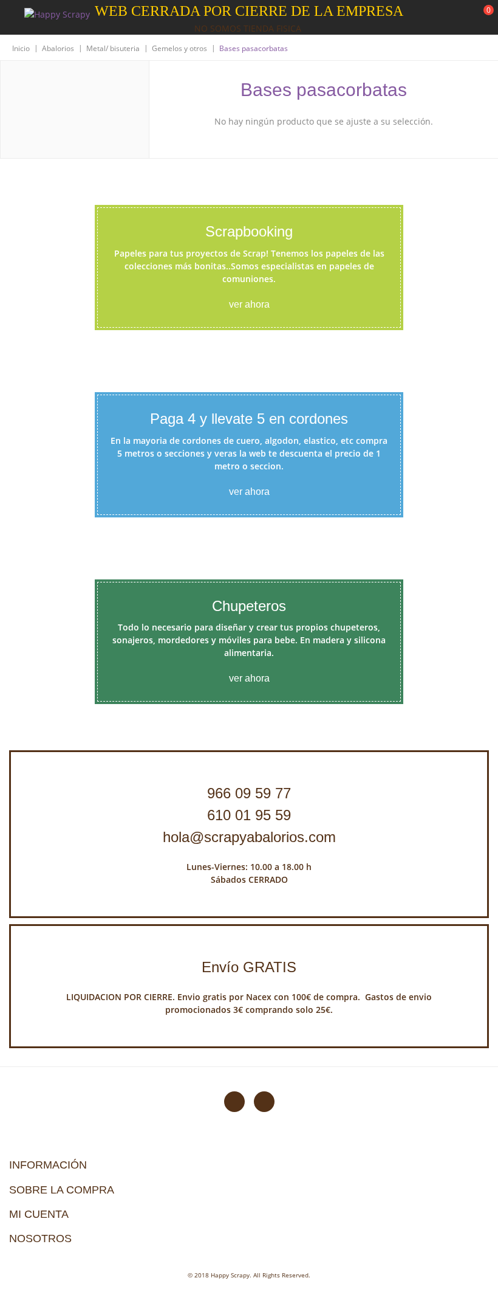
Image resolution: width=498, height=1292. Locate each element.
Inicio (21, 48)
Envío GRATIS (249, 967)
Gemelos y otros (179, 48)
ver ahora (249, 304)
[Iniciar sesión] (442, 17)
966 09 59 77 (249, 793)
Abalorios (58, 48)
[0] (481, 18)
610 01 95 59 (249, 815)
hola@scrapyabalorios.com (249, 837)
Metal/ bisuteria (113, 48)
